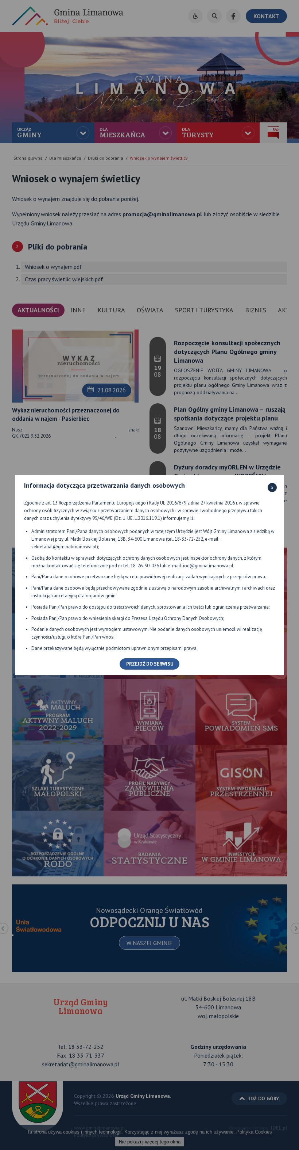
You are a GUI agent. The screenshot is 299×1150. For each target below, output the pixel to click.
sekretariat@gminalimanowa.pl (64, 547)
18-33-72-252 (189, 539)
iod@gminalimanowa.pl (208, 566)
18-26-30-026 (145, 566)
